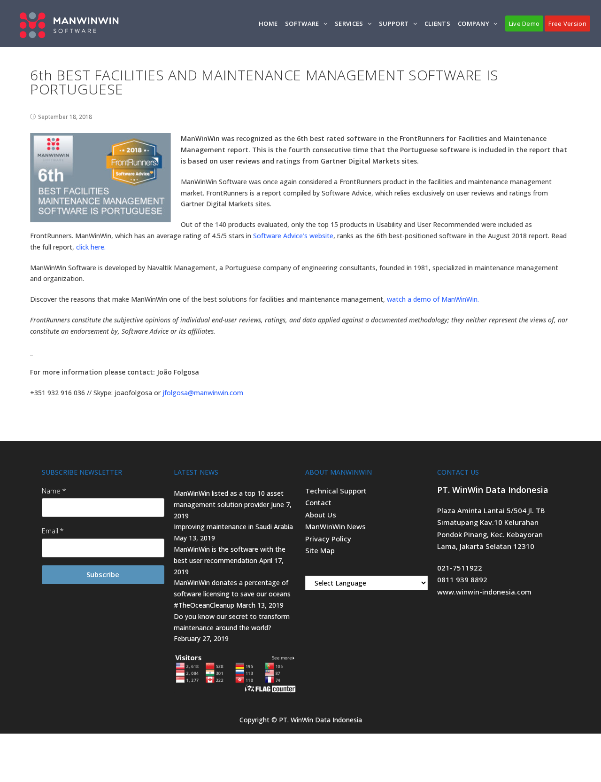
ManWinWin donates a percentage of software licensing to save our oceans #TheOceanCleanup (232, 594)
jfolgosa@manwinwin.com (202, 392)
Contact (318, 502)
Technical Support (336, 490)
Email (50, 530)
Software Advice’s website (293, 235)
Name (51, 490)
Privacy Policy (328, 538)
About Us (320, 514)
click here (90, 246)
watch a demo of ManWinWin (432, 299)
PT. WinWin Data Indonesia (320, 719)
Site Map (320, 550)
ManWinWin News (335, 526)
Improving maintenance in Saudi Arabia (233, 526)
